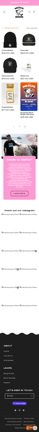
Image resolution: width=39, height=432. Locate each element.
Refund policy (29, 421)
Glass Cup (24, 76)
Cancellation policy (14, 421)
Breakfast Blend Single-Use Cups (27, 113)
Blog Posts (9, 373)
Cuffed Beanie (7, 50)
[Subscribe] (31, 396)
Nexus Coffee (16, 418)
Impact (7, 382)
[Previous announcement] (4, 3)
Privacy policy (29, 418)
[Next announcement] (35, 3)
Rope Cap (24, 50)
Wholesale (9, 360)
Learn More (19, 193)
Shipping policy (20, 428)
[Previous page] (14, 126)
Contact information (13, 424)
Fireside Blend (7, 107)
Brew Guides (10, 378)
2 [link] (25, 126)
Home (6, 351)
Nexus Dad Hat (7, 76)
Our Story (8, 356)
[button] (4, 12)
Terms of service (29, 424)
